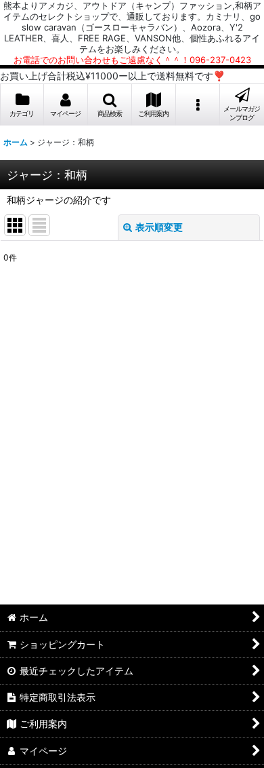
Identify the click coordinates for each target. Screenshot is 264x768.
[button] (110, 105)
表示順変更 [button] (159, 227)
